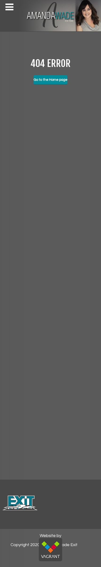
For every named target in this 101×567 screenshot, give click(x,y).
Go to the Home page (50, 80)
